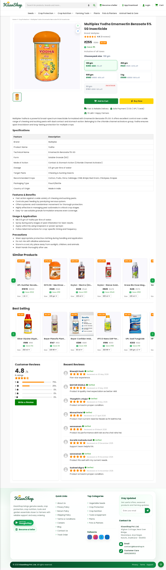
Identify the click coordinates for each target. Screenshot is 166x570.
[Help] (161, 564)
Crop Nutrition (64, 13)
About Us (61, 503)
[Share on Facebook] (78, 31)
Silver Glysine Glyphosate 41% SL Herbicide (38, 338)
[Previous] (13, 280)
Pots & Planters (109, 13)
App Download (131, 5)
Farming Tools (82, 13)
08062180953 (130, 553)
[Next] (152, 280)
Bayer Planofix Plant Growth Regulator (63, 338)
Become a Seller (109, 5)
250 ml (25, 350)
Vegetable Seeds (97, 503)
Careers (61, 523)
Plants (97, 13)
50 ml (78, 350)
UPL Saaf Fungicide (135, 338)
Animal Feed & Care (128, 13)
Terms (142, 565)
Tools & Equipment (97, 515)
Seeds (31, 13)
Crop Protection (45, 13)
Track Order (62, 534)
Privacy (135, 565)
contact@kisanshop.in (134, 546)
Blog (59, 527)
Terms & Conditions (66, 519)
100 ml (78, 296)
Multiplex (95, 33)
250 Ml (105, 350)
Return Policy (63, 511)
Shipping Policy (64, 515)
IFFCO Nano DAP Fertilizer (110, 338)
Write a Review (26, 402)
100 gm (52, 296)
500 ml (105, 296)
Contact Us (62, 530)
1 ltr (24, 296)
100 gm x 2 (134, 350)
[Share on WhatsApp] (78, 25)
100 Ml (52, 350)
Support (150, 565)
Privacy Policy (63, 507)
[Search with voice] (88, 5)
